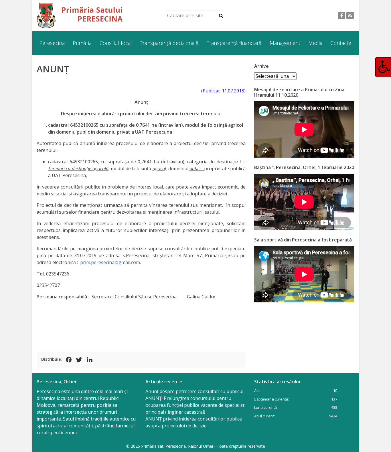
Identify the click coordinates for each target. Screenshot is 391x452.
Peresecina (52, 42)
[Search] (221, 15)
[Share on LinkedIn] (89, 359)
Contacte (340, 42)
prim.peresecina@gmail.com (110, 262)
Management (285, 42)
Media (315, 42)
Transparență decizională (169, 42)
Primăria (82, 42)
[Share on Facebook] (68, 359)
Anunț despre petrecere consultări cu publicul (194, 391)
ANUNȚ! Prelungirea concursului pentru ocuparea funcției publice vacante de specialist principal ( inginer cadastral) (194, 405)
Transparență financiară (234, 42)
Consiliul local (116, 42)
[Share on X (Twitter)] (79, 359)
